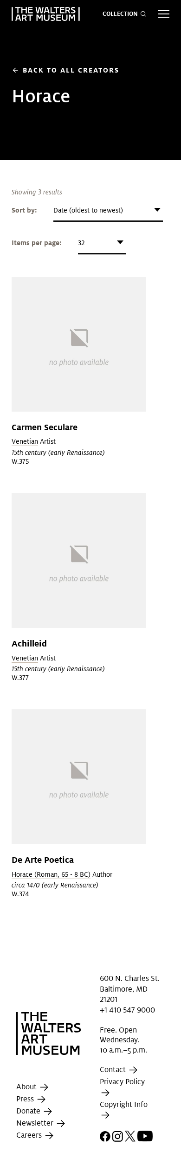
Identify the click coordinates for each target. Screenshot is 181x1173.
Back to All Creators (65, 70)
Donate (29, 1111)
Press (26, 1099)
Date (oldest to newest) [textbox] (88, 210)
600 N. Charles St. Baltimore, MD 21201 (130, 988)
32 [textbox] (81, 243)
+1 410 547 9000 (127, 1009)
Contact (114, 1070)
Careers (30, 1135)
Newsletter (35, 1123)
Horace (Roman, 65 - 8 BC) (51, 874)
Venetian (25, 441)
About (27, 1087)
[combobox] (108, 210)
